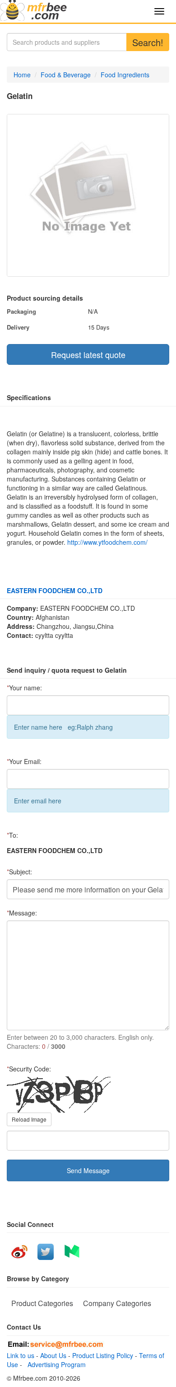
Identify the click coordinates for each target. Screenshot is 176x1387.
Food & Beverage (66, 74)
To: (12, 835)
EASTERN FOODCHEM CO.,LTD (54, 590)
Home (22, 74)
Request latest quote (88, 354)
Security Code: (29, 1068)
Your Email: (24, 761)
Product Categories (42, 1303)
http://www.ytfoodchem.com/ (107, 542)
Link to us (20, 1355)
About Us (53, 1355)
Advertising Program (55, 1364)
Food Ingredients (125, 74)
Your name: (24, 687)
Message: (22, 912)
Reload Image (29, 1119)
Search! (147, 42)
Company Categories (117, 1303)
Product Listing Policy (102, 1355)
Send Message (88, 1170)
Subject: (19, 871)
